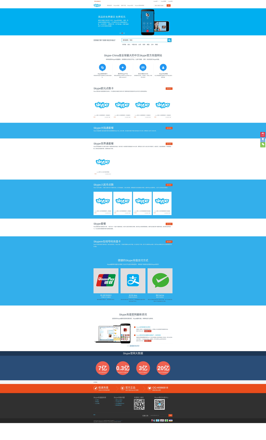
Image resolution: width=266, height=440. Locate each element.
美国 (148, 44)
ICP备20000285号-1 (119, 420)
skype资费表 (163, 1)
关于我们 (97, 400)
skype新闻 (170, 1)
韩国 (156, 44)
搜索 (169, 40)
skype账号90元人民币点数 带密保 (103, 172)
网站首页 (109, 5)
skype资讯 (130, 5)
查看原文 (147, 331)
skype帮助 (97, 403)
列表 (169, 5)
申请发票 (97, 401)
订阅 (170, 415)
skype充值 (116, 5)
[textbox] (144, 40)
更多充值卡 (169, 88)
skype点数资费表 (139, 5)
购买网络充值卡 (118, 405)
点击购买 (107, 117)
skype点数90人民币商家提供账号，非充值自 (103, 211)
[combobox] (146, 40)
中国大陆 (134, 44)
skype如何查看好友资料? (143, 327)
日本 (152, 44)
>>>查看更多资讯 (133, 346)
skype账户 (156, 1)
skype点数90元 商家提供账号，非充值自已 (102, 115)
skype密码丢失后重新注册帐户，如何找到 (148, 335)
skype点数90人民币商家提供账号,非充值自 (162, 211)
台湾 (139, 44)
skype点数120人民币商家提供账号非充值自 (142, 211)
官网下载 (123, 5)
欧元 (129, 44)
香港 (144, 44)
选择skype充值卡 (118, 400)
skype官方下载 (118, 401)
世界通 (124, 44)
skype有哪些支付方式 (119, 403)
